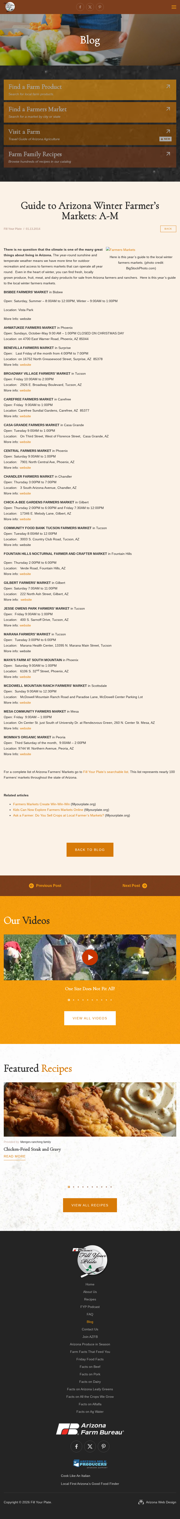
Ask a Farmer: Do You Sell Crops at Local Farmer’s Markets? (58, 815)
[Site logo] (90, 1261)
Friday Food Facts (90, 1359)
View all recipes (90, 1205)
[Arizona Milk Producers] (90, 1464)
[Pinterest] (100, 7)
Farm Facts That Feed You (90, 1352)
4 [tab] (82, 999)
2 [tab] (73, 999)
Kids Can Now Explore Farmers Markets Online (48, 810)
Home (90, 1284)
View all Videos (90, 1018)
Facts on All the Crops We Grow (90, 1396)
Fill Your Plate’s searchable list (105, 772)
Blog (90, 1322)
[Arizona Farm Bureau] (90, 1429)
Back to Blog (90, 850)
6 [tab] (92, 999)
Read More (15, 1156)
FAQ (90, 1314)
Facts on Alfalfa (90, 1404)
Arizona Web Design (161, 1502)
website (25, 364)
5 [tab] (87, 999)
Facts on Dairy (90, 1382)
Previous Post (48, 886)
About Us (90, 1292)
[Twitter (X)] (90, 7)
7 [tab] (97, 999)
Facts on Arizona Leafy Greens (90, 1389)
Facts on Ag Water (90, 1411)
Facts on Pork (90, 1374)
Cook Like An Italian (75, 1476)
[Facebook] (80, 7)
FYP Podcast (90, 1307)
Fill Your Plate (41, 1502)
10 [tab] (111, 999)
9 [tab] (106, 999)
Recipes (90, 1299)
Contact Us (90, 1329)
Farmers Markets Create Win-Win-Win (41, 804)
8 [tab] (101, 999)
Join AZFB (90, 1337)
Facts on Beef (90, 1367)
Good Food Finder (105, 1484)
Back (168, 228)
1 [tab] (69, 1000)
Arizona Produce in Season (90, 1344)
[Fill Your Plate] (9, 7)
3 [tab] (78, 999)
